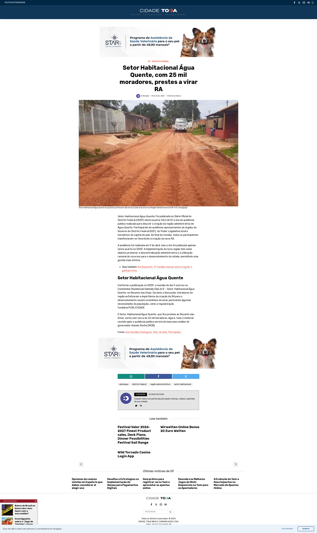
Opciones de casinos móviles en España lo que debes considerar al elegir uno (87, 483)
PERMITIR (305, 529)
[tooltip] (294, 3)
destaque (123, 384)
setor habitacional (182, 384)
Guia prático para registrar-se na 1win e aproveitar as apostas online (156, 483)
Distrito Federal (160, 61)
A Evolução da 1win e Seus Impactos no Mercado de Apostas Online (226, 483)
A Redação (145, 96)
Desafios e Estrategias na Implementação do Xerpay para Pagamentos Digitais (123, 483)
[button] (170, 512)
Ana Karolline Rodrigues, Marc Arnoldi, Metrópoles (153, 332)
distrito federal (139, 384)
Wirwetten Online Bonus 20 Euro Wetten (179, 429)
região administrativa (160, 384)
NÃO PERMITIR (287, 529)
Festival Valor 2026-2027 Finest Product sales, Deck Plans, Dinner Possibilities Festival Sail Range (134, 434)
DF (149, 61)
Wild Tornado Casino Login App (134, 454)
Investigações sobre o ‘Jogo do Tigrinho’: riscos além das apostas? (24, 523)
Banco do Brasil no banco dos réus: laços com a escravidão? (25, 509)
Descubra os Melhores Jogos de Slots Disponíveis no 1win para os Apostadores (193, 483)
